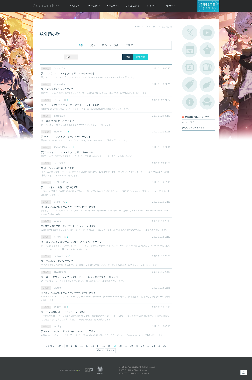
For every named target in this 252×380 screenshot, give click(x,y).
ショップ (151, 6)
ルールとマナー (189, 122)
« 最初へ (50, 346)
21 (137, 346)
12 (87, 346)
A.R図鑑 (207, 67)
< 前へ (60, 346)
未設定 (129, 45)
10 (76, 346)
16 (109, 346)
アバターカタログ (207, 49)
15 (103, 346)
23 (148, 346)
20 (131, 346)
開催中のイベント (189, 49)
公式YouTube (207, 32)
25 (159, 346)
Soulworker (46, 6)
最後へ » (110, 350)
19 (126, 346)
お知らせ (74, 6)
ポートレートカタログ (189, 67)
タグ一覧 (189, 84)
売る (104, 45)
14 (98, 346)
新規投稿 (140, 57)
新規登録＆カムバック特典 (197, 117)
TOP (243, 372)
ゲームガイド (113, 6)
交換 (116, 45)
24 (153, 346)
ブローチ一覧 (207, 84)
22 (142, 346)
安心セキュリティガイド (193, 127)
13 (92, 346)
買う (92, 45)
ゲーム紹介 (94, 6)
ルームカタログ (207, 102)
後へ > (100, 350)
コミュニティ (132, 6)
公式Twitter (189, 32)
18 (120, 346)
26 (164, 346)
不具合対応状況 (189, 102)
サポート (171, 6)
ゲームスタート (208, 6)
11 (81, 346)
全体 (81, 45)
